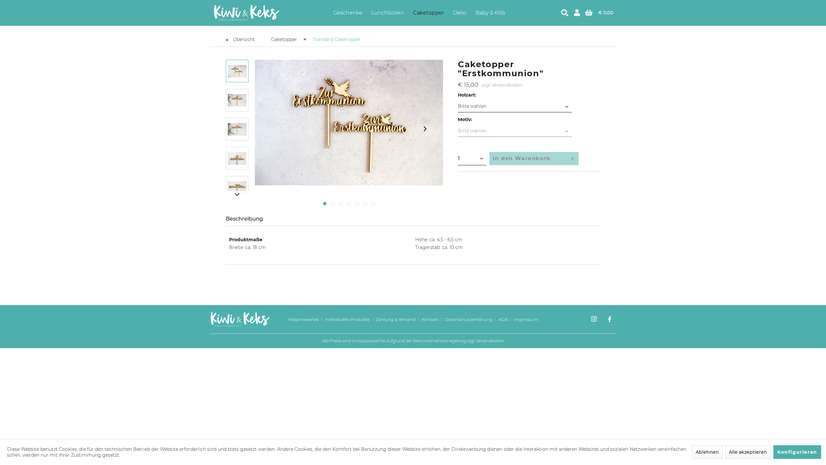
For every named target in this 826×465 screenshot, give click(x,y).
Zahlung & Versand (396, 319)
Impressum (526, 319)
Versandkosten (490, 340)
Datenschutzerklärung (468, 319)
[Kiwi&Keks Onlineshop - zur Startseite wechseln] (246, 13)
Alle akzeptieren (748, 452)
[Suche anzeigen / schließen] (564, 12)
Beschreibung (244, 219)
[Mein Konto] (576, 12)
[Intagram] (594, 320)
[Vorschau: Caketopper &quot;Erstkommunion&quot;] (237, 71)
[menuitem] (348, 12)
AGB (503, 319)
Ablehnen (707, 452)
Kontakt (430, 319)
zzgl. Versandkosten (502, 85)
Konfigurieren (797, 452)
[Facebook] (609, 320)
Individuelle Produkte (347, 319)
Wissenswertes (303, 319)
